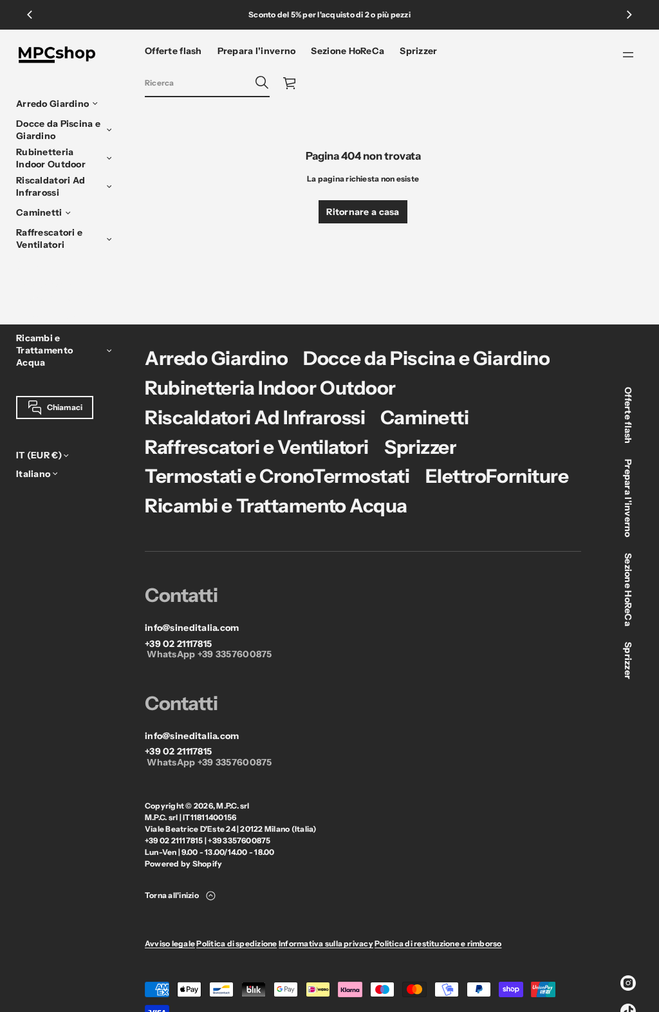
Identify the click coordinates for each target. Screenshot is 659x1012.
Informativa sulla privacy (326, 943)
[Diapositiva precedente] (29, 15)
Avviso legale (170, 943)
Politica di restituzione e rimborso (438, 943)
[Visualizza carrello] (290, 83)
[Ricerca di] (262, 82)
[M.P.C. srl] (57, 54)
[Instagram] (628, 983)
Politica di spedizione (236, 943)
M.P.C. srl (232, 806)
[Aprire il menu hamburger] (628, 55)
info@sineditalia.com (192, 628)
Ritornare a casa (362, 212)
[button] (207, 83)
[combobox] (197, 82)
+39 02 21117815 (178, 644)
